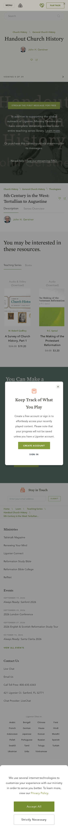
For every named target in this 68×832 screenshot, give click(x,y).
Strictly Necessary (34, 819)
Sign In (33, 454)
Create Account (34, 445)
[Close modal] (58, 387)
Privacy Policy (39, 793)
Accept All (34, 806)
